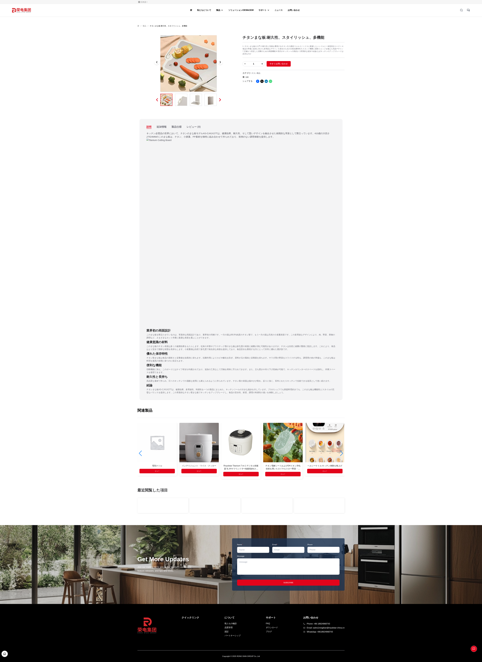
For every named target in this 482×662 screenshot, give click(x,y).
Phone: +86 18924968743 (318, 624)
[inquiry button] (468, 10)
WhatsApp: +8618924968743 (320, 632)
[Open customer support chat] (5, 654)
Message (240, 556)
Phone (310, 545)
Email (275, 545)
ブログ (269, 631)
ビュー (157, 471)
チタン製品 (256, 73)
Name (240, 545)
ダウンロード (272, 627)
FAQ (268, 623)
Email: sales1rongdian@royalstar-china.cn (326, 628)
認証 (227, 631)
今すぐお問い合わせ (279, 64)
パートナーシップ (233, 635)
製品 (144, 26)
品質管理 (229, 627)
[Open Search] (461, 10)
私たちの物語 (231, 623)
